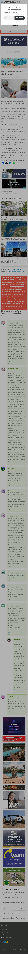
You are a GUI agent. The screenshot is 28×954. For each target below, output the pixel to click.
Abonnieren (19, 18)
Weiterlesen (14, 22)
